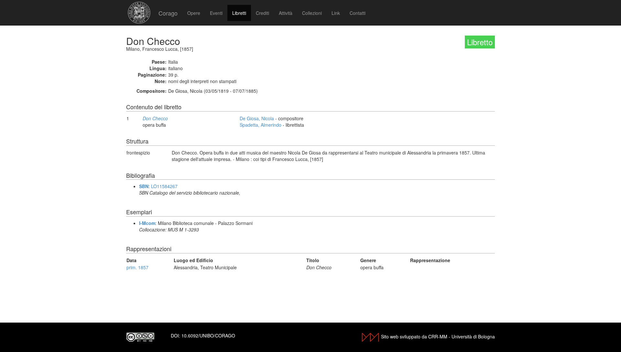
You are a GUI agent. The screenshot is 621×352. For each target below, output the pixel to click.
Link (336, 13)
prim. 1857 (137, 267)
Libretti (239, 13)
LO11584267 (164, 186)
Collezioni (312, 13)
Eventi (216, 13)
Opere (193, 13)
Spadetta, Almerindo (260, 125)
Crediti (262, 13)
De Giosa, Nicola (257, 118)
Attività (285, 13)
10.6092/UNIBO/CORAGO (208, 335)
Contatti (357, 13)
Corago (168, 13)
